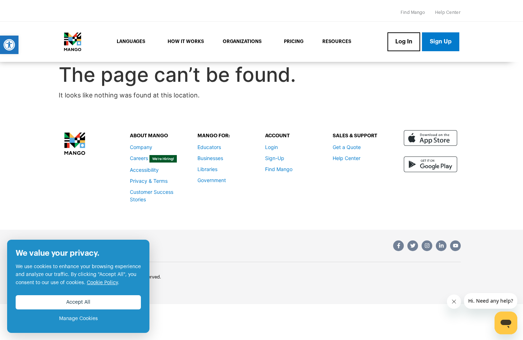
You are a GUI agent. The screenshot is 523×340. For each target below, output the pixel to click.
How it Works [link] (186, 41)
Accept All (78, 302)
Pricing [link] (293, 41)
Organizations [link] (242, 41)
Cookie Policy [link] (102, 282)
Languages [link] (131, 41)
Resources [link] (336, 41)
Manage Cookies (78, 318)
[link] (9, 45)
